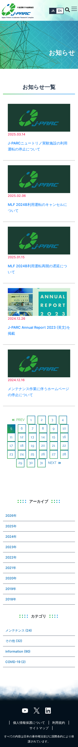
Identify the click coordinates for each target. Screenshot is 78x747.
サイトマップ (39, 728)
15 (53, 437)
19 (32, 446)
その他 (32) (13, 641)
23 (11, 454)
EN (60, 10)
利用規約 (58, 723)
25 (32, 454)
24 (22, 454)
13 (32, 437)
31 (41, 463)
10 (64, 428)
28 (64, 454)
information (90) (17, 651)
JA (52, 10)
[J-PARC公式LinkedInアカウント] (48, 710)
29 (20, 463)
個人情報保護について (29, 723)
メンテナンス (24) (18, 630)
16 (64, 437)
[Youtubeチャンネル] (25, 710)
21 (53, 446)
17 (11, 446)
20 (43, 446)
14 (43, 437)
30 (31, 463)
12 (21, 437)
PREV (20, 420)
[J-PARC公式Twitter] (37, 710)
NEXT (52, 463)
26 (43, 454)
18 (22, 446)
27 (53, 454)
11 (11, 437)
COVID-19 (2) (15, 662)
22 (64, 446)
